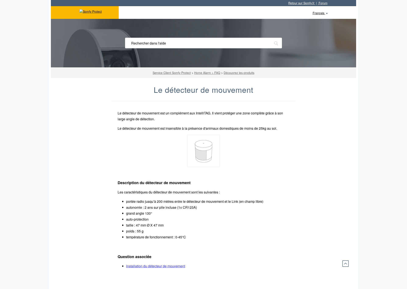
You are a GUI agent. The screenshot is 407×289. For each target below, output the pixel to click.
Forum (323, 3)
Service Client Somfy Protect (172, 73)
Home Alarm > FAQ (207, 73)
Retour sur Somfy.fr (301, 3)
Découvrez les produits (239, 73)
